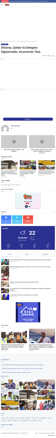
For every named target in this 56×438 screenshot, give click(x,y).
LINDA (49, 418)
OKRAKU (35, 420)
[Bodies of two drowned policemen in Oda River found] (5, 284)
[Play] (26, 206)
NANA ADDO (25, 420)
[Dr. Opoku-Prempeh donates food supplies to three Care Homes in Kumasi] (28, 405)
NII (30, 420)
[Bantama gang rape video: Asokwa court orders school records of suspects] (5, 273)
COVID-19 (52, 433)
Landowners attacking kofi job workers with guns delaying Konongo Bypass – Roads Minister (28, 173)
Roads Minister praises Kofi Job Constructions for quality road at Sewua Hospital (46, 172)
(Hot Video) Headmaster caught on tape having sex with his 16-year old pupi (30, 259)
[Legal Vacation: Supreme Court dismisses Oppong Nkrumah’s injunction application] (46, 405)
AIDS (7, 418)
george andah (43, 418)
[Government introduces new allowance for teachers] (5, 297)
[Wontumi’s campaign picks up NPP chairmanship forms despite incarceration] (42, 336)
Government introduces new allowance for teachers (24, 295)
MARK (9, 420)
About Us (41, 433)
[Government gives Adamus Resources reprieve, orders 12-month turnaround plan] (10, 384)
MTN (20, 420)
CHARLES (22, 418)
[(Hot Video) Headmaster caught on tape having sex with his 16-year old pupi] (5, 262)
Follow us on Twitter (7, 424)
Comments (45, 254)
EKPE (33, 418)
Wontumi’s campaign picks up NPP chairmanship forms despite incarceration (41, 347)
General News (9, 41)
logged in (9, 184)
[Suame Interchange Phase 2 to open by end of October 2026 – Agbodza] (14, 336)
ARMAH (12, 418)
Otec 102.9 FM (15, 126)
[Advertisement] (28, 30)
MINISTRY (14, 420)
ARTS (17, 418)
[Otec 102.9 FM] (12, 5)
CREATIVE (28, 418)
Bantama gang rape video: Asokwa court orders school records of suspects (30, 266)
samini (40, 420)
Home (3, 41)
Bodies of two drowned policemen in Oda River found (24, 282)
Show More (28, 119)
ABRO (3, 418)
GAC (37, 418)
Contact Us (46, 433)
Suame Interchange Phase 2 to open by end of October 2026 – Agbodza (12, 347)
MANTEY (4, 420)
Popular (10, 254)
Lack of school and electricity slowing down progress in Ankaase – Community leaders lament (9, 173)
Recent (27, 254)
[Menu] (2, 5)
